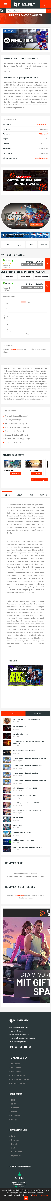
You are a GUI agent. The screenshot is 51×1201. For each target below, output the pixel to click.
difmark (8, 260)
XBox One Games (18, 1075)
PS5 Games (16, 1071)
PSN (13, 1100)
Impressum (16, 1156)
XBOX (13, 1104)
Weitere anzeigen (39, 480)
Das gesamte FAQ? (13, 442)
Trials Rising (9, 470)
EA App (14, 1119)
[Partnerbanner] (25, 180)
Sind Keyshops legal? (13, 420)
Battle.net (15, 1115)
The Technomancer (33, 470)
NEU (13, 713)
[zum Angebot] (47, 263)
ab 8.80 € (15, 473)
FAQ (13, 1136)
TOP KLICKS (37, 713)
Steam (14, 1112)
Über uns (15, 1140)
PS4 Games (16, 1068)
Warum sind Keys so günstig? (17, 439)
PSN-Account (43, 134)
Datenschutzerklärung (40, 1195)
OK (26, 1198)
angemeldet (15, 349)
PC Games (15, 1064)
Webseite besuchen (41, 158)
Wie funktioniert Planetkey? (16, 416)
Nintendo (15, 1108)
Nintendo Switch (18, 1083)
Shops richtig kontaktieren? (16, 435)
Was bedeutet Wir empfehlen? (17, 427)
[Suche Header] (48, 11)
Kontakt (14, 1144)
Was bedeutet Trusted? (15, 431)
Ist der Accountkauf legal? (16, 423)
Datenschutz (16, 1152)
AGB (13, 1148)
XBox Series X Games (20, 1079)
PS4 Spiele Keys (42, 124)
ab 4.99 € (37, 473)
